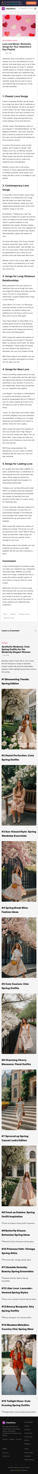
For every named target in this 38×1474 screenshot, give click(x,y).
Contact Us (6, 1456)
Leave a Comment (10, 630)
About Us (5, 1452)
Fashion (4, 643)
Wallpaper (27, 1444)
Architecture (28, 1437)
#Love (5, 614)
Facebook (19, 1439)
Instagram (11, 1439)
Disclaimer (27, 1456)
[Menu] (35, 9)
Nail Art (26, 1440)
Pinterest (4, 1439)
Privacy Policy (28, 1452)
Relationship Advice (9, 40)
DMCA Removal (29, 1459)
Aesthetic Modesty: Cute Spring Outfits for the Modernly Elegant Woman (16, 649)
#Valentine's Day (9, 618)
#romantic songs (24, 614)
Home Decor (28, 1433)
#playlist (13, 614)
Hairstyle (27, 1429)
